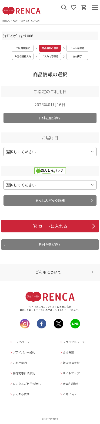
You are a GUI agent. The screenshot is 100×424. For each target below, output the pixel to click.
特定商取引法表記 (24, 373)
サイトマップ (71, 373)
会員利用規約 (71, 383)
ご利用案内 (20, 363)
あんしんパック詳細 (50, 200)
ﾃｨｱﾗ (15, 20)
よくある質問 (21, 394)
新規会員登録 (71, 363)
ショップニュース (74, 342)
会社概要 (68, 352)
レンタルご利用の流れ (27, 383)
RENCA (6, 20)
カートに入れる (52, 226)
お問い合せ (70, 394)
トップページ (21, 342)
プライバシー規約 (24, 352)
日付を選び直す (50, 118)
